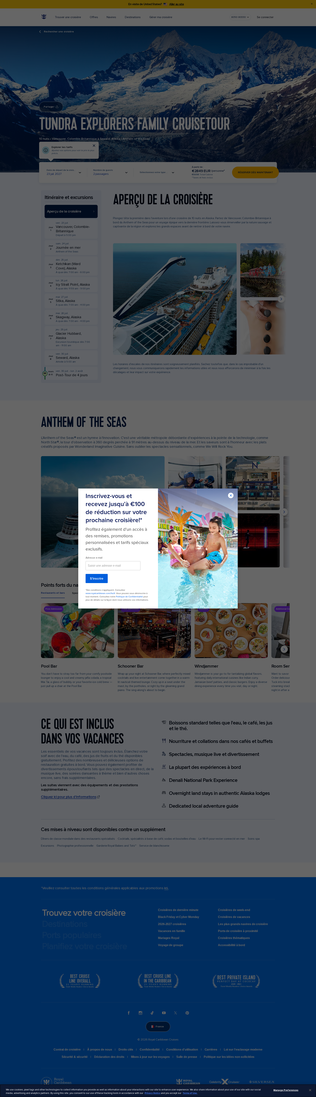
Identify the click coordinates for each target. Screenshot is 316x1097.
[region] (158, 1090)
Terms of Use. (190, 1093)
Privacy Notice (152, 1093)
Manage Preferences (285, 1090)
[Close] (310, 1090)
